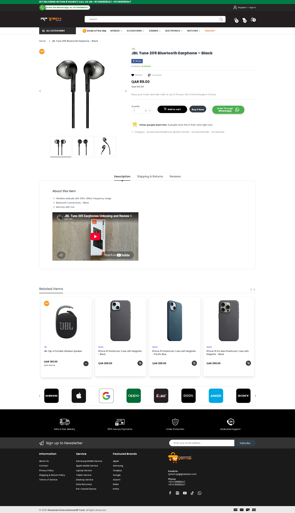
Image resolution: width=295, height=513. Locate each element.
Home (42, 41)
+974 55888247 (176, 481)
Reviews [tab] (175, 176)
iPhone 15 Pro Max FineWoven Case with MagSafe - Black (227, 353)
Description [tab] (122, 176)
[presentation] (251, 289)
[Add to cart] (140, 363)
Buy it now (198, 109)
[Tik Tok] (192, 494)
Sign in (252, 7)
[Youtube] (185, 494)
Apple (100, 347)
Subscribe (245, 443)
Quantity (135, 106)
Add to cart (174, 109)
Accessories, (153, 131)
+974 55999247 (176, 484)
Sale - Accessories (214, 131)
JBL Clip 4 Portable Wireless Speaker (63, 351)
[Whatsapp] (199, 494)
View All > (210, 30)
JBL (133, 49)
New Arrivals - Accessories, (190, 131)
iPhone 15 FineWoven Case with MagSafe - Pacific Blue (174, 353)
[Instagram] (177, 494)
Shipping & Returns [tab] (150, 176)
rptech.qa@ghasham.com (182, 474)
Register (242, 7)
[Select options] (86, 363)
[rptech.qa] (50, 19)
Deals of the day (96, 30)
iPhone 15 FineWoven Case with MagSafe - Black (120, 353)
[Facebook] (170, 494)
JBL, (174, 131)
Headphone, (166, 131)
